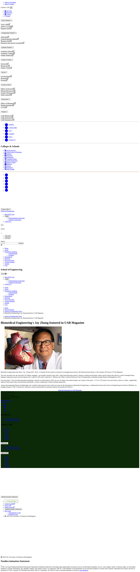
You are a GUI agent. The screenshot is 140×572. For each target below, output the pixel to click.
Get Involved (5, 76)
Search (3, 241)
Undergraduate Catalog (9, 39)
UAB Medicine (6, 116)
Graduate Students (7, 47)
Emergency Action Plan (12, 419)
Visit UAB (4, 24)
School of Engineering (7, 211)
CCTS (3, 107)
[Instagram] (6, 181)
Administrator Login (14, 513)
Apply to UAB (6, 26)
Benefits (3, 78)
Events (3, 80)
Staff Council (5, 95)
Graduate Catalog (7, 53)
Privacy (8, 505)
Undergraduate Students (8, 33)
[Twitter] (6, 178)
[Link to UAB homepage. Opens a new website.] (17, 472)
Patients (4, 112)
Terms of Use (10, 507)
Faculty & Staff (6, 85)
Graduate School (6, 51)
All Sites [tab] (7, 238)
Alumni (4, 72)
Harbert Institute (6, 105)
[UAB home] (70, 207)
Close (3, 274)
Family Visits (5, 68)
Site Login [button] (8, 511)
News (6, 434)
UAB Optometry (6, 120)
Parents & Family (7, 60)
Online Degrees (6, 55)
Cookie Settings (11, 501)
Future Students (6, 20)
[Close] (11, 7)
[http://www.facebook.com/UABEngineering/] (5, 405)
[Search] (2, 225)
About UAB (5, 453)
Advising (4, 37)
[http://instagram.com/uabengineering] (5, 407)
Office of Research (7, 103)
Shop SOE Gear (9, 214)
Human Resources (7, 91)
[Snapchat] (6, 187)
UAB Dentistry (6, 118)
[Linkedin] (6, 190)
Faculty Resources (7, 93)
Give (6, 432)
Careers (7, 437)
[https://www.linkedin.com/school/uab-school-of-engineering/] (5, 410)
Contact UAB (10, 504)
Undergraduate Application (16, 218)
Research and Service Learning (11, 43)
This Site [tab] (7, 236)
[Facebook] (6, 175)
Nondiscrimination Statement (9, 497)
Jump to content (9, 4)
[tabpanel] (70, 242)
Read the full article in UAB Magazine (70, 390)
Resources (4, 66)
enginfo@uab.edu (6, 400)
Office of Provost (7, 89)
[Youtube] (6, 184)
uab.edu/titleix (84, 570)
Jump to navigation (10, 2)
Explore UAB (5, 209)
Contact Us (8, 221)
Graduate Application (14, 220)
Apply (6, 216)
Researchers (5, 99)
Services (4, 64)
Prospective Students (11, 252)
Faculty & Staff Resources (12, 420)
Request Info (5, 28)
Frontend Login (13, 514)
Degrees (7, 430)
